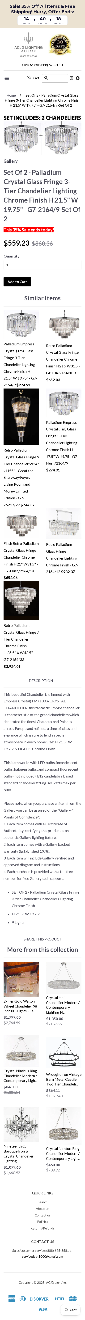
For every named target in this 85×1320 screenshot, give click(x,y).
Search (42, 1202)
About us (42, 1209)
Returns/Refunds (42, 1228)
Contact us (43, 1215)
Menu (7, 78)
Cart (35, 78)
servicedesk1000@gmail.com (42, 1256)
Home (11, 95)
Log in (71, 78)
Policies (42, 1222)
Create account (77, 78)
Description (41, 680)
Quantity (12, 256)
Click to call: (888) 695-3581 (42, 65)
